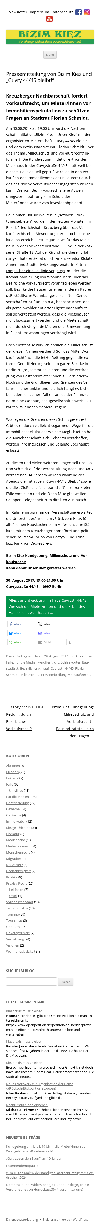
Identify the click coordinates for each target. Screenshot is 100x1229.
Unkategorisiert (18, 933)
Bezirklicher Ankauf (34, 668)
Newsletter (18, 12)
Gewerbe (13, 809)
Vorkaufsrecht (79, 674)
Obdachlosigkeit (18, 871)
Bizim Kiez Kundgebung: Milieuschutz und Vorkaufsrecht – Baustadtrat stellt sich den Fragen (73, 721)
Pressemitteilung (54, 674)
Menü (50, 54)
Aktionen (13, 765)
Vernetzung (15, 939)
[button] (20, 624)
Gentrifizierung (17, 803)
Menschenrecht (18, 852)
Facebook (78, 12)
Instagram (87, 12)
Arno (79, 656)
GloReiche (13, 815)
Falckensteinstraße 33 (45, 246)
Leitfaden (16, 889)
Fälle (9, 662)
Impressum (39, 12)
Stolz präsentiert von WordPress (65, 1219)
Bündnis (12, 772)
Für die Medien (26, 662)
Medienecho (15, 840)
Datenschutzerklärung (22, 1219)
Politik (11, 877)
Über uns (13, 926)
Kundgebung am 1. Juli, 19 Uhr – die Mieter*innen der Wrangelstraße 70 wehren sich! (46, 1148)
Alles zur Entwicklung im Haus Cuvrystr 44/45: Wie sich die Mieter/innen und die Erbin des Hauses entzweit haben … (48, 606)
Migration (13, 858)
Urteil (13, 895)
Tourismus (14, 920)
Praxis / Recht (16, 883)
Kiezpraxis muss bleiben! (24, 1011)
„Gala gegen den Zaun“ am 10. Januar (34, 1158)
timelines (16, 790)
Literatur (12, 833)
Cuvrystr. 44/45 (62, 668)
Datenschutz (62, 12)
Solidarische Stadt (19, 902)
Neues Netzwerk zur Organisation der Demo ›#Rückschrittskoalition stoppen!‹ (39, 1086)
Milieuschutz (29, 674)
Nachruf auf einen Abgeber (27, 1105)
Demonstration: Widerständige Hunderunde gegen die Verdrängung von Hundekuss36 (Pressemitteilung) (47, 1187)
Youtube (49, 19)
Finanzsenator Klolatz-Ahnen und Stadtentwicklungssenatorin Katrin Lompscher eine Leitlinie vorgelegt (50, 264)
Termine (12, 914)
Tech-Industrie (17, 908)
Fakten (11, 778)
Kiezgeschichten (18, 827)
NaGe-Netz (14, 864)
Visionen (12, 945)
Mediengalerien (18, 846)
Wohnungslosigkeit (20, 951)
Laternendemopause (22, 1165)
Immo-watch (16, 821)
